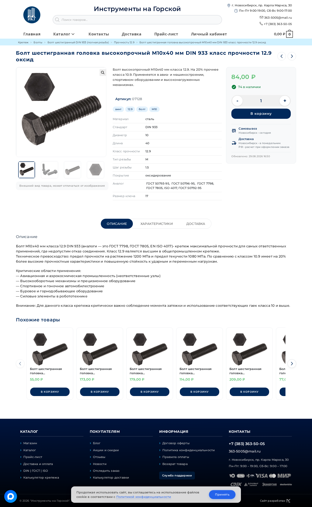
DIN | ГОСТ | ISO (35, 471)
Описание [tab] (117, 224)
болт (142, 109)
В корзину (261, 114)
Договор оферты (176, 443)
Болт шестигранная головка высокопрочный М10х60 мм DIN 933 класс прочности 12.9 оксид (197, 371)
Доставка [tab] (195, 224)
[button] (103, 72)
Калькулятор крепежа (41, 477)
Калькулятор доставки (111, 477)
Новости (100, 464)
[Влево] (20, 363)
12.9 (130, 109)
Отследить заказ (106, 471)
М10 (154, 109)
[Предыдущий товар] (281, 56)
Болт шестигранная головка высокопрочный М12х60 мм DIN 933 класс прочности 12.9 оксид (147, 371)
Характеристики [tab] (157, 224)
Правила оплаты (175, 457)
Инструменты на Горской (137, 9)
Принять (222, 494)
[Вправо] (292, 363)
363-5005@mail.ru (278, 18)
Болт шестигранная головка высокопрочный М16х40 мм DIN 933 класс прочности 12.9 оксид (97, 371)
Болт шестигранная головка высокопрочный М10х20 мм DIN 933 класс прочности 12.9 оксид (47, 371)
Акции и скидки (106, 450)
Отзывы (99, 457)
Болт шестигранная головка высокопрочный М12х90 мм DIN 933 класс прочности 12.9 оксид (246, 371)
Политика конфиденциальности (188, 450)
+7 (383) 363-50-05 (278, 24)
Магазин (30, 443)
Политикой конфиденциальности (143, 497)
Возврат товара (175, 464)
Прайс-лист (32, 457)
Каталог (29, 450)
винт (118, 109)
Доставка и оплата (38, 464)
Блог (97, 443)
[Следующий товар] (292, 56)
